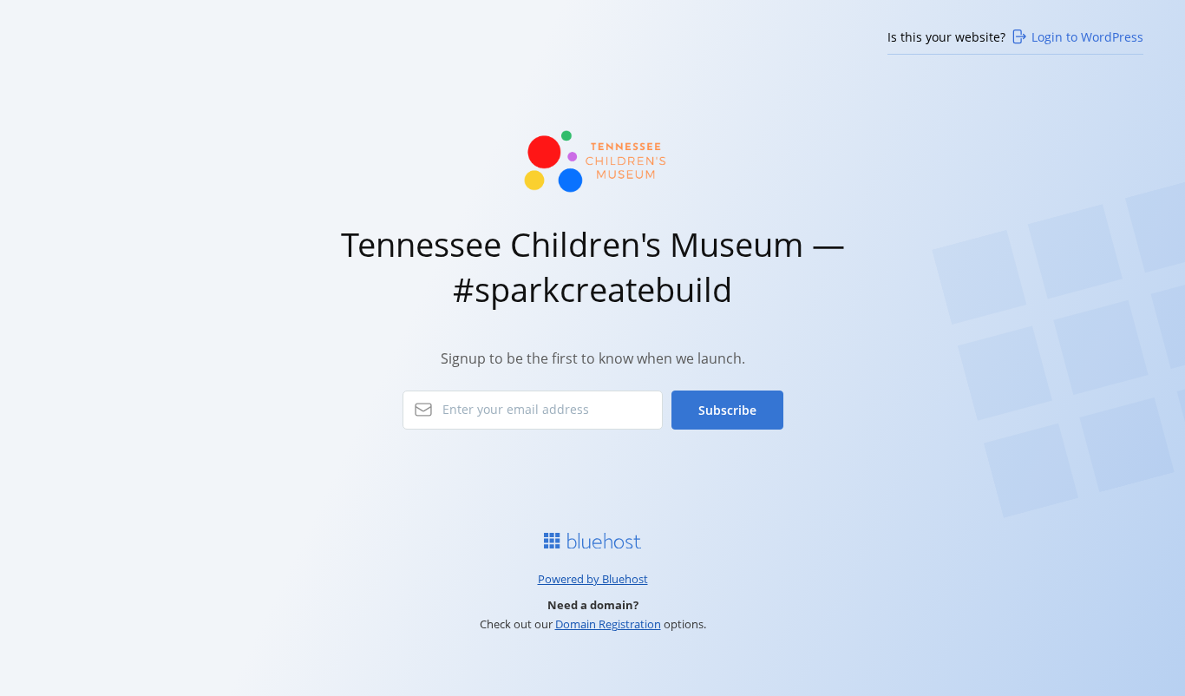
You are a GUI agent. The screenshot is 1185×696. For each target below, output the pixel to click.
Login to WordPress (1087, 37)
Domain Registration (608, 624)
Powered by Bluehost (593, 579)
